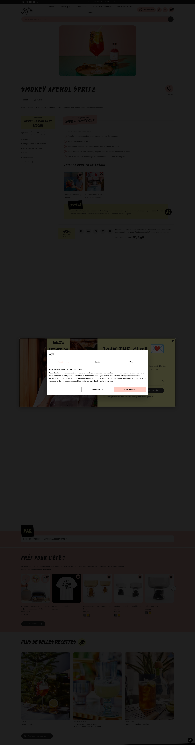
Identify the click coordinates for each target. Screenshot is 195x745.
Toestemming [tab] (63, 362)
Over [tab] (131, 362)
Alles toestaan (129, 389)
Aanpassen (96, 389)
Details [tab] (97, 362)
